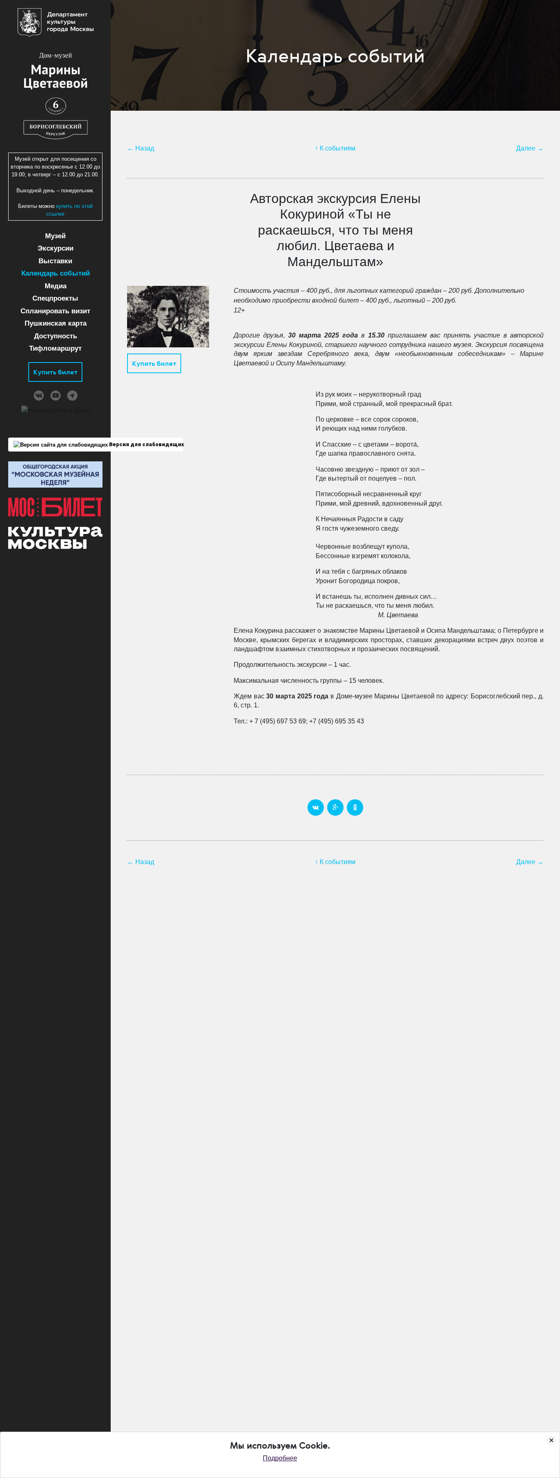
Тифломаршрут (55, 348)
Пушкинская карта (56, 323)
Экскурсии (55, 248)
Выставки (55, 261)
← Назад (140, 148)
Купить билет (55, 371)
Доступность (55, 336)
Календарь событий (55, 273)
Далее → (530, 148)
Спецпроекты (55, 298)
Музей (55, 236)
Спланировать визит (55, 311)
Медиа (55, 286)
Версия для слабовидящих (145, 444)
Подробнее (280, 1458)
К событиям (337, 148)
